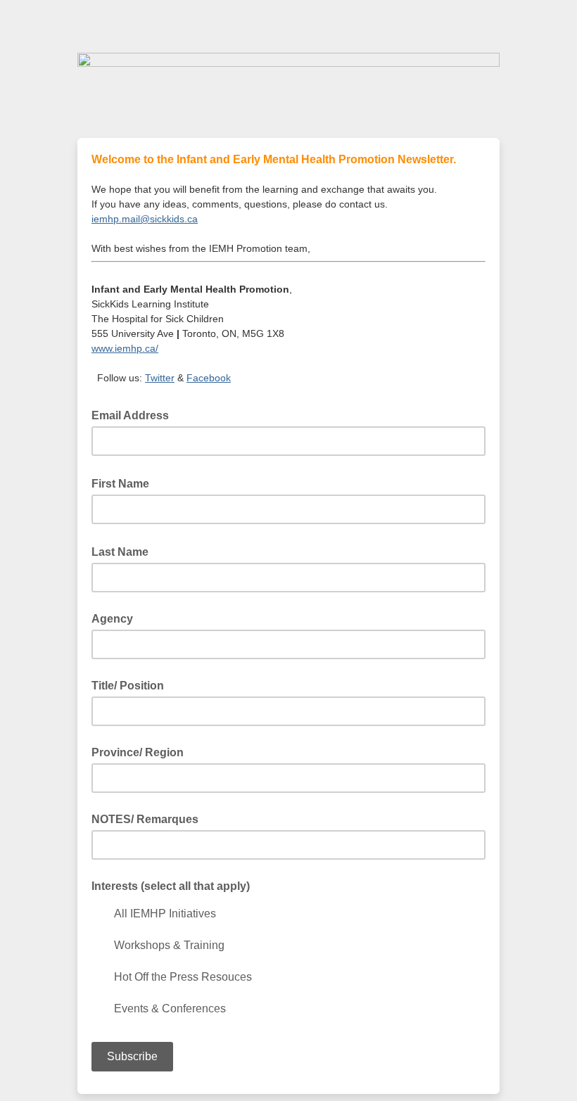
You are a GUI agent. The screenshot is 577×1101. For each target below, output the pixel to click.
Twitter (160, 377)
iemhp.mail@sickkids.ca (144, 218)
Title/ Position (127, 686)
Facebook (208, 377)
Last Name (124, 551)
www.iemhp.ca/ (124, 348)
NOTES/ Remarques (144, 819)
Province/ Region (137, 752)
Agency (112, 619)
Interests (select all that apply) (170, 886)
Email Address (134, 414)
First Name (124, 482)
